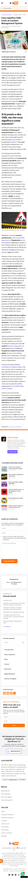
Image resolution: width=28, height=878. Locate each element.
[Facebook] (4, 693)
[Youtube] (7, 693)
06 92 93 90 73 (15, 751)
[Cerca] (23, 642)
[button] (25, 51)
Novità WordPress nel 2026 (15, 498)
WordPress (19, 427)
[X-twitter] (14, 693)
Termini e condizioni (6, 833)
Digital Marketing (9, 674)
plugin (21, 245)
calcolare (8, 369)
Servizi (3, 811)
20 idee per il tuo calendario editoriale (13, 612)
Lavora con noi (5, 823)
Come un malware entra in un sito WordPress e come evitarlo (16, 491)
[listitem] (14, 770)
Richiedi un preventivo (7, 817)
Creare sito (12, 427)
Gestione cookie (24, 876)
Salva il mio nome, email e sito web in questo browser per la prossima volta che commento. (14, 538)
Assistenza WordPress (7, 814)
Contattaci (4, 820)
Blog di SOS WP (5, 791)
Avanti (14, 725)
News (6, 659)
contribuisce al (12, 367)
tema (5, 247)
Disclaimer (4, 836)
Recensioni (7, 669)
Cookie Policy (5, 830)
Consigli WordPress (6, 14)
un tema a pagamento (14, 346)
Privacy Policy (5, 827)
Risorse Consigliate (10, 678)
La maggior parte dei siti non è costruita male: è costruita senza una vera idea (13, 616)
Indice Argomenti (9, 654)
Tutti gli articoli (12, 451)
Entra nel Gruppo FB (6, 800)
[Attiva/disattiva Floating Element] (23, 874)
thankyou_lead (7, 600)
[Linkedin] (11, 693)
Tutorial (6, 664)
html (14, 142)
